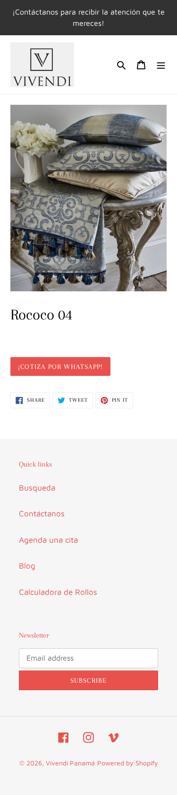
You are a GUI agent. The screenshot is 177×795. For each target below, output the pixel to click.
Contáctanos (42, 513)
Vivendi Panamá (70, 763)
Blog (27, 565)
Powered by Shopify (127, 763)
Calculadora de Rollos (58, 592)
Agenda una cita (48, 540)
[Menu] (161, 65)
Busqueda (37, 487)
